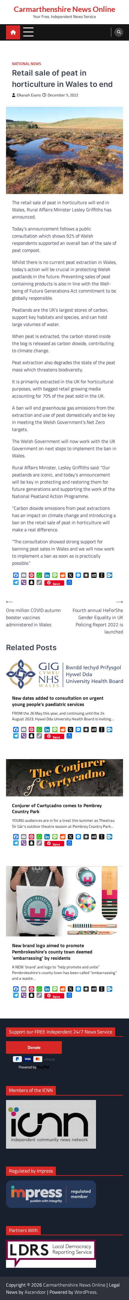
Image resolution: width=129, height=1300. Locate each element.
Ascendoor (35, 1292)
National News (26, 63)
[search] (118, 32)
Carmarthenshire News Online (64, 8)
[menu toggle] (28, 32)
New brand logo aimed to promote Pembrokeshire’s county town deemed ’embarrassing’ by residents (52, 951)
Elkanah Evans (29, 95)
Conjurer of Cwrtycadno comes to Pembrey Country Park (57, 808)
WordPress (85, 1292)
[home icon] (13, 32)
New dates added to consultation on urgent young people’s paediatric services (58, 701)
